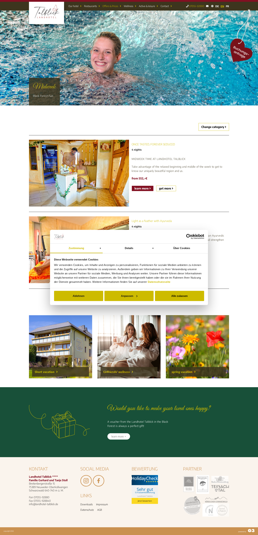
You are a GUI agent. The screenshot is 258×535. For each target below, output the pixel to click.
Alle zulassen (179, 295)
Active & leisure (147, 6)
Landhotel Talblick (145, 496)
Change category (213, 127)
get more (165, 188)
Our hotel (73, 6)
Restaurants (90, 6)
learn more (141, 188)
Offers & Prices (110, 6)
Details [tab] (129, 248)
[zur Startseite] (46, 21)
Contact (165, 6)
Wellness (128, 6)
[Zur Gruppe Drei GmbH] (246, 531)
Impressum (102, 504)
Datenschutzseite (159, 281)
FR (227, 6)
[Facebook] (98, 485)
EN (222, 6)
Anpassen (127, 295)
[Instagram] (86, 485)
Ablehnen (78, 295)
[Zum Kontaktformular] (207, 6)
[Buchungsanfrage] (244, 61)
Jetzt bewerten (145, 500)
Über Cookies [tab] (181, 248)
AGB (99, 509)
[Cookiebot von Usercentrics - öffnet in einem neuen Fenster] (188, 236)
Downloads (86, 504)
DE (217, 6)
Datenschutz (87, 509)
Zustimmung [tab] (76, 248)
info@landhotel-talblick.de (43, 504)
